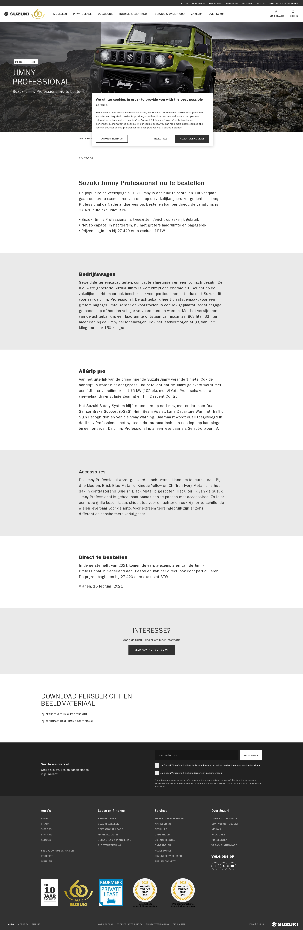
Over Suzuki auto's (224, 818)
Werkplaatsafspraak (169, 818)
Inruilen (260, 3)
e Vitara (46, 834)
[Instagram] (224, 866)
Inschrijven (251, 755)
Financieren (216, 3)
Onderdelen (163, 845)
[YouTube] (232, 866)
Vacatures (218, 834)
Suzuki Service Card (168, 856)
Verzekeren (198, 3)
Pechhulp (161, 829)
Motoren (23, 924)
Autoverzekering (109, 845)
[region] (152, 119)
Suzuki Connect (165, 861)
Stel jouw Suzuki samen (283, 3)
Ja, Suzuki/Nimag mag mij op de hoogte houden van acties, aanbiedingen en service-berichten (210, 765)
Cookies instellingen (129, 924)
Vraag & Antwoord (224, 845)
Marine (36, 924)
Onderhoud (162, 834)
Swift (44, 818)
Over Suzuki (105, 924)
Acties (184, 3)
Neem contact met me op (151, 649)
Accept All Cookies (192, 138)
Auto (81, 138)
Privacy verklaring (157, 924)
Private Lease (107, 818)
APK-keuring (163, 824)
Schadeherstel (165, 840)
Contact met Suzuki (224, 824)
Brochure (232, 3)
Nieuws (91, 138)
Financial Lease (108, 834)
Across (46, 840)
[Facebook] (215, 866)
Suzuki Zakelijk (108, 824)
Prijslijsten (219, 840)
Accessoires (163, 850)
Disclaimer (179, 924)
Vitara (45, 824)
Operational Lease (110, 829)
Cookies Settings (112, 138)
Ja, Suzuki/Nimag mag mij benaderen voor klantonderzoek (191, 773)
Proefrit (247, 3)
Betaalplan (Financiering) (115, 840)
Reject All (160, 138)
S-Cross (46, 829)
